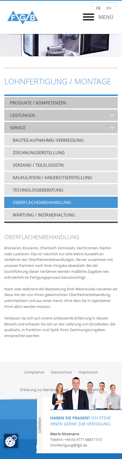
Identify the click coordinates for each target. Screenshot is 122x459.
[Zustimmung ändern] (11, 441)
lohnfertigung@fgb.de (68, 445)
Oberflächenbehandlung (42, 202)
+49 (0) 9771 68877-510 (83, 439)
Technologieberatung (38, 190)
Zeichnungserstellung (39, 152)
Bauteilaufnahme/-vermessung (48, 140)
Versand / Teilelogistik (38, 165)
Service (18, 127)
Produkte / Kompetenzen (38, 103)
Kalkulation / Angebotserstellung (52, 177)
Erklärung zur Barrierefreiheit (44, 389)
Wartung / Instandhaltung (44, 215)
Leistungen (22, 115)
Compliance (34, 372)
